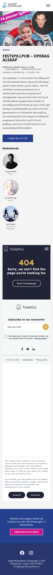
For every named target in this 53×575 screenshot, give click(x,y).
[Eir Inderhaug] (11, 187)
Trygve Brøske (10, 172)
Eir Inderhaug (10, 199)
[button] (18, 138)
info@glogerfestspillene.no (26, 566)
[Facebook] (21, 552)
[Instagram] (31, 552)
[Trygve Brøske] (11, 161)
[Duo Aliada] (11, 214)
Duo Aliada (10, 226)
